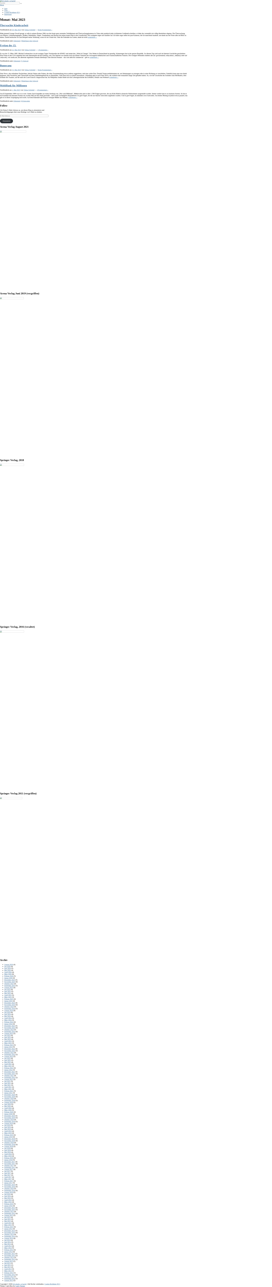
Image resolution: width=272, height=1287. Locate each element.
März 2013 (8, 1271)
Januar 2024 (8, 1024)
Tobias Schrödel (29, 30)
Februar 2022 (8, 1068)
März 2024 (8, 1020)
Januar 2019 (8, 1137)
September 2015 (9, 1213)
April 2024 (8, 1018)
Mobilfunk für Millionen (13, 85)
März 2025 (8, 997)
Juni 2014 (7, 1242)
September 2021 (9, 1077)
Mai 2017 (7, 1175)
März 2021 (8, 1089)
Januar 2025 (8, 1001)
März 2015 (8, 1225)
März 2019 (8, 1133)
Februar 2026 (8, 976)
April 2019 (8, 1131)
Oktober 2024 (9, 1007)
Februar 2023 (8, 1045)
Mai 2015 (7, 1221)
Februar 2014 (8, 1250)
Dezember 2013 (9, 1254)
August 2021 (8, 1079)
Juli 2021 (7, 1081)
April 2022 (8, 1064)
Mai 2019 (7, 1129)
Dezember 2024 (9, 1003)
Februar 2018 (8, 1158)
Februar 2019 (8, 1135)
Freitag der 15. (8, 45)
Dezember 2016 (9, 1185)
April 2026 (8, 972)
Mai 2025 (7, 993)
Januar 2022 (8, 1070)
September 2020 (9, 1100)
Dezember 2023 (9, 1026)
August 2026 (8, 964)
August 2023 (8, 1033)
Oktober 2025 (9, 984)
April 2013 (8, 1269)
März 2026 (8, 974)
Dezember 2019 (9, 1116)
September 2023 (9, 1031)
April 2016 (8, 1200)
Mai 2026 (7, 970)
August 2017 (8, 1169)
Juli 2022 (7, 1058)
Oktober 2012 (9, 1277)
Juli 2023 (7, 1035)
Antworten (25, 101)
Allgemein (16, 41)
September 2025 (9, 986)
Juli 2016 (7, 1194)
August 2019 (8, 1123)
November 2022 (9, 1051)
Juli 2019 (7, 1125)
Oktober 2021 (9, 1076)
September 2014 (9, 1236)
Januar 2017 (8, 1183)
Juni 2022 (7, 1060)
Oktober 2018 (9, 1143)
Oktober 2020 (9, 1098)
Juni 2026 (7, 968)
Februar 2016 (8, 1204)
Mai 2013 (7, 1267)
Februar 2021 (8, 1091)
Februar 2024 (8, 1022)
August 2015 (8, 1215)
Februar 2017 (8, 1181)
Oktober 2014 (9, 1234)
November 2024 (9, 1005)
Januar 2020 (8, 1114)
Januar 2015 (8, 1229)
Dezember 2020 (9, 1095)
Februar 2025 (8, 999)
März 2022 (8, 1066)
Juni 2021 (7, 1083)
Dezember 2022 (9, 1049)
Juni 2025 (7, 991)
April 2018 (8, 1154)
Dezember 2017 (9, 1162)
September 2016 (9, 1190)
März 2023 (8, 1043)
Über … (7, 10)
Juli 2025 (7, 989)
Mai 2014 (7, 1244)
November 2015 (9, 1210)
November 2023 (9, 1028)
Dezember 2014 (9, 1231)
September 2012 (9, 1278)
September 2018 (9, 1144)
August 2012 (8, 1280)
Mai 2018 (7, 1152)
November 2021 (9, 1074)
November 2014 (9, 1232)
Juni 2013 (7, 1265)
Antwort (24, 61)
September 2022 (9, 1054)
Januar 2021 (8, 1093)
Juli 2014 (7, 1240)
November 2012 (9, 1275)
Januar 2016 (8, 1206)
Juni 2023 (7, 1037)
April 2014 (8, 1246)
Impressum (8, 14)
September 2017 (9, 1167)
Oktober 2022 (9, 1053)
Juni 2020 (7, 1104)
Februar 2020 (8, 1112)
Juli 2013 (7, 1263)
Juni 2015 (7, 1219)
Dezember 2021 (9, 1072)
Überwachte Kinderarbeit (14, 25)
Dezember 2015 (9, 1208)
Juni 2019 (7, 1127)
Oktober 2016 (9, 1188)
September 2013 (9, 1259)
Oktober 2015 (9, 1211)
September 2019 (9, 1121)
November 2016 (9, 1187)
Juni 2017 (7, 1173)
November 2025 (9, 982)
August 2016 (8, 1192)
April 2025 (8, 995)
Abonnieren (6, 121)
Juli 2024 (7, 1012)
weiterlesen (92, 37)
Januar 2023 (8, 1047)
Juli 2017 (7, 1171)
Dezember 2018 (9, 1139)
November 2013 (9, 1255)
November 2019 (9, 1118)
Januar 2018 (8, 1160)
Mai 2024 (7, 1016)
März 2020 (8, 1110)
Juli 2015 (7, 1217)
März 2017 (8, 1179)
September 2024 (9, 1008)
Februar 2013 (8, 1273)
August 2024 (8, 1010)
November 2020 (9, 1097)
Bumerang (5, 65)
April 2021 (8, 1087)
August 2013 (8, 1261)
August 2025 (8, 987)
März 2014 (8, 1248)
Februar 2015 (8, 1227)
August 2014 (8, 1238)
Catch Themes (20, 1286)
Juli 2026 (7, 966)
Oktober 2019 (9, 1120)
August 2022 (8, 1056)
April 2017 (8, 1177)
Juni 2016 (7, 1196)
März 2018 (8, 1156)
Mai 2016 (7, 1198)
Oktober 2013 (9, 1257)
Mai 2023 (7, 1039)
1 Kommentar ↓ (43, 50)
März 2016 (8, 1202)
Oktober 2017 (9, 1165)
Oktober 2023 (9, 1030)
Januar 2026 (8, 978)
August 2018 (8, 1146)
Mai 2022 (7, 1062)
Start (5, 9)
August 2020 (8, 1102)
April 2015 (8, 1223)
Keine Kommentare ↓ (45, 30)
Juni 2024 (7, 1014)
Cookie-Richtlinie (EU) (12, 12)
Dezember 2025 (9, 980)
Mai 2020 (7, 1106)
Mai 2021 (7, 1085)
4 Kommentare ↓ (42, 90)
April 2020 (8, 1108)
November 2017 (9, 1164)
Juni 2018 (7, 1150)
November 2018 (9, 1141)
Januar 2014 (8, 1252)
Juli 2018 (7, 1148)
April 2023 (8, 1041)
